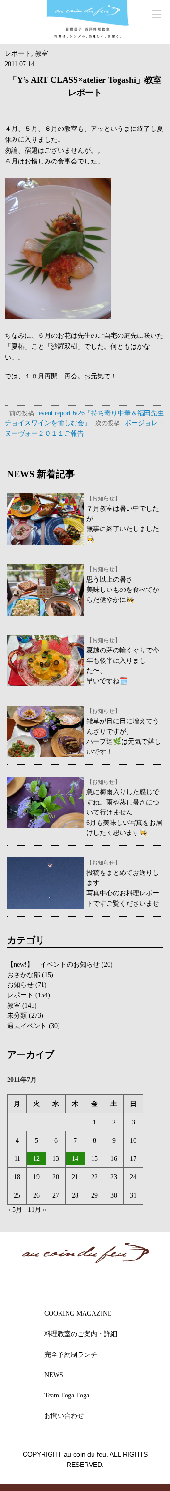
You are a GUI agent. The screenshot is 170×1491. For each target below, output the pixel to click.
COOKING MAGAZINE (78, 1313)
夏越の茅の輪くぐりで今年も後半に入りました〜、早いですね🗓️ (122, 660)
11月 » (37, 1209)
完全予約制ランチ (70, 1354)
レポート (18, 53)
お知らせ (20, 984)
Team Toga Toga (66, 1395)
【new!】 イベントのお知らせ (53, 964)
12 (36, 1158)
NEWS (53, 1375)
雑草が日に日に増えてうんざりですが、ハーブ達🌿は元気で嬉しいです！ (123, 731)
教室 (41, 53)
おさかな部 (23, 974)
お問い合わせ (64, 1415)
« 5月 (14, 1209)
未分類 (17, 1015)
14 (75, 1158)
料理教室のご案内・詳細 (80, 1333)
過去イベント (27, 1025)
